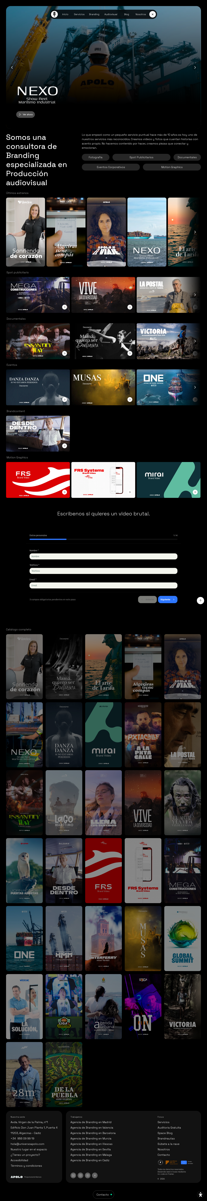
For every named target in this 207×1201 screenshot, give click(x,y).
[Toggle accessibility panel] (200, 1194)
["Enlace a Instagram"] (80, 1175)
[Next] (195, 67)
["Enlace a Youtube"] (87, 1175)
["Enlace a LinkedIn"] (73, 1175)
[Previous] (12, 67)
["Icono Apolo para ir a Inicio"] (54, 14)
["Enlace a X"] (95, 1175)
